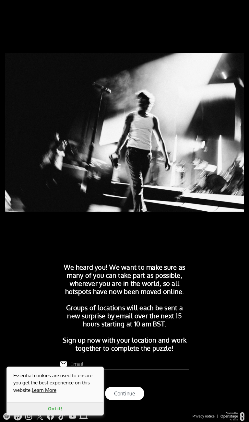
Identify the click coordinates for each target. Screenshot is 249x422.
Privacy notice (204, 416)
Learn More (44, 390)
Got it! (55, 408)
